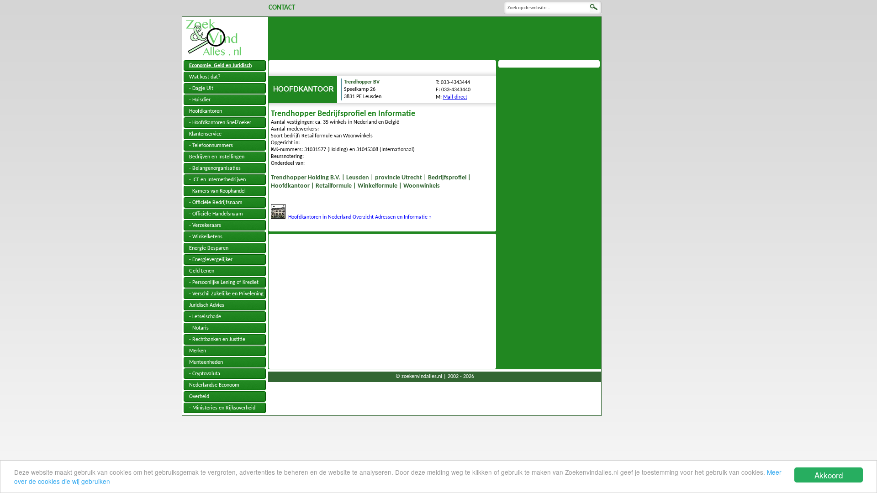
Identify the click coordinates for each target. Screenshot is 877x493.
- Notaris (199, 328)
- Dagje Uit (201, 88)
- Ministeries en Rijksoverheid (222, 408)
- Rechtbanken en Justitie (217, 339)
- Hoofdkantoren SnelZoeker (220, 123)
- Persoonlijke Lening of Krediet (224, 282)
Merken (197, 351)
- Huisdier (200, 100)
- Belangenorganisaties (215, 168)
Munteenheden (206, 362)
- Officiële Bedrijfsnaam (216, 202)
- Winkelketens (205, 237)
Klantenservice (205, 134)
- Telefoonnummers (211, 145)
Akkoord (828, 475)
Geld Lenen (201, 271)
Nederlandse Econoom (214, 385)
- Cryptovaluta (204, 374)
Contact (282, 8)
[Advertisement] (435, 37)
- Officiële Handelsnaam (216, 214)
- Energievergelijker (210, 259)
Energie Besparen (208, 248)
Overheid (199, 396)
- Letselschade (205, 317)
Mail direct (455, 97)
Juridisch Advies (206, 305)
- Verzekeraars (205, 225)
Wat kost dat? (205, 77)
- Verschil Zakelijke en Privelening (226, 294)
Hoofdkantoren (205, 111)
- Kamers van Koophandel (217, 191)
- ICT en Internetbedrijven (217, 180)
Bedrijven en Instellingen (216, 157)
